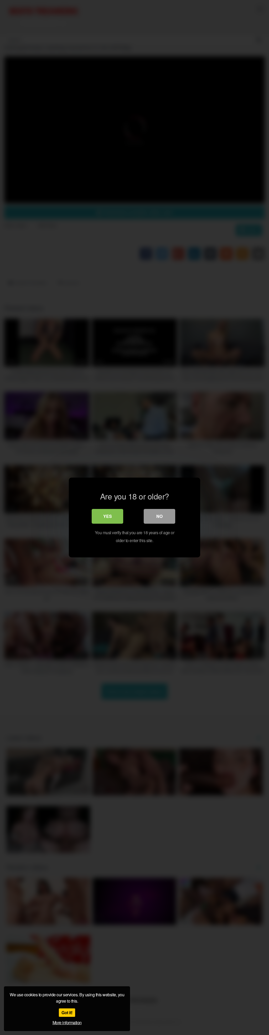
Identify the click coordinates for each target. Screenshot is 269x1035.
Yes (107, 516)
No (159, 516)
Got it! (67, 1012)
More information (67, 1022)
